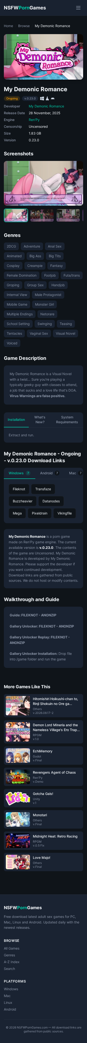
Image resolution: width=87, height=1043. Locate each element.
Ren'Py (34, 120)
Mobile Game (17, 304)
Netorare (47, 314)
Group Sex (35, 285)
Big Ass (35, 256)
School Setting (18, 324)
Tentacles (14, 333)
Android (49, 473)
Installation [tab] (16, 419)
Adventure (32, 246)
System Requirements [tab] (67, 419)
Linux (8, 1002)
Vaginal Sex (39, 333)
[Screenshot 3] (68, 215)
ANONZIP (48, 615)
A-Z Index (12, 962)
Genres (9, 955)
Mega (17, 513)
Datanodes (51, 501)
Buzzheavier (22, 501)
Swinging (44, 324)
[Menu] (78, 8)
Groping (13, 285)
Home (8, 26)
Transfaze (43, 489)
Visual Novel (65, 333)
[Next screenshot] (75, 183)
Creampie (35, 266)
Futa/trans (72, 275)
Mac (7, 996)
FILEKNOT (29, 615)
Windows (19, 473)
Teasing (66, 324)
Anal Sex (55, 246)
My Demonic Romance (46, 106)
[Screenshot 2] (42, 215)
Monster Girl (44, 304)
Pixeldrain (39, 513)
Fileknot (19, 489)
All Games (11, 948)
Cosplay (13, 266)
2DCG (11, 246)
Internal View (17, 295)
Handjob (58, 285)
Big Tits (55, 256)
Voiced (12, 343)
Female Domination (21, 275)
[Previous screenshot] (11, 183)
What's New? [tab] (39, 419)
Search (9, 969)
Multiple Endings (20, 314)
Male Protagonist (48, 295)
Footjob (50, 275)
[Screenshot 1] (16, 215)
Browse (24, 26)
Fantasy (56, 266)
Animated (14, 256)
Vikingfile (65, 513)
